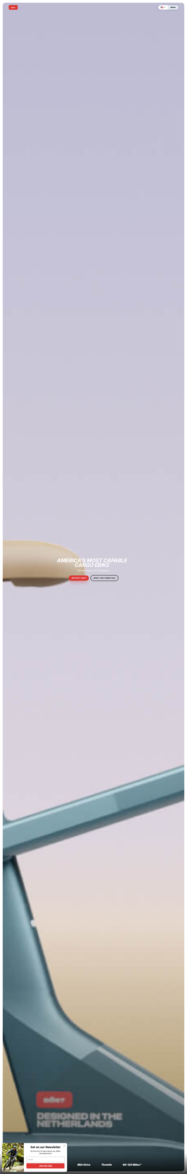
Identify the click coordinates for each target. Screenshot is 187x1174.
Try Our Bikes (156, 3)
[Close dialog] (64, 1146)
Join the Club (45, 1166)
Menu (173, 7)
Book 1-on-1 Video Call (104, 578)
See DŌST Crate (78, 578)
